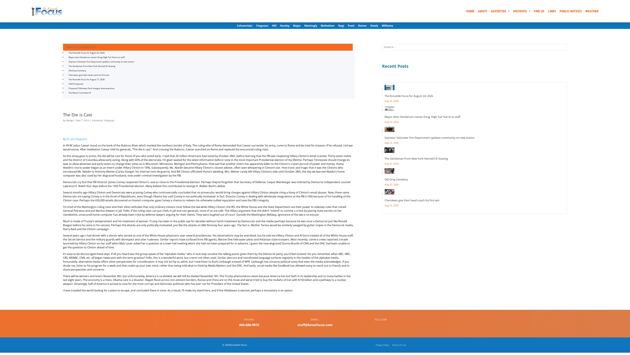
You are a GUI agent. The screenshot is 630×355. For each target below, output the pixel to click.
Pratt (351, 25)
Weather (591, 11)
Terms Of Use (399, 345)
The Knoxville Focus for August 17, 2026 (87, 79)
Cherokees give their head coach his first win (89, 75)
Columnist (97, 120)
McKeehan (328, 25)
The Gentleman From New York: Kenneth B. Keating (92, 66)
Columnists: (245, 25)
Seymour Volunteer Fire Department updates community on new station (101, 61)
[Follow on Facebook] (377, 325)
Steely (374, 25)
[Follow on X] (384, 325)
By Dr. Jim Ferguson (75, 139)
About (482, 11)
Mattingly (310, 25)
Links (552, 11)
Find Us (539, 11)
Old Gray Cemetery (77, 70)
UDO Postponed (76, 84)
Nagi (341, 25)
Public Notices (571, 11)
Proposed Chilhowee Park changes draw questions (92, 88)
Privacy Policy (382, 345)
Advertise (498, 11)
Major (297, 25)
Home (470, 11)
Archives (520, 11)
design (70, 120)
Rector (362, 25)
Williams (387, 25)
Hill (274, 25)
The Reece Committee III (80, 92)
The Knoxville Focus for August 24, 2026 (87, 52)
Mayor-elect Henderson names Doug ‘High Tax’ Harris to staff (97, 57)
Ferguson (262, 25)
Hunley (284, 25)
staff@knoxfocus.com (315, 325)
